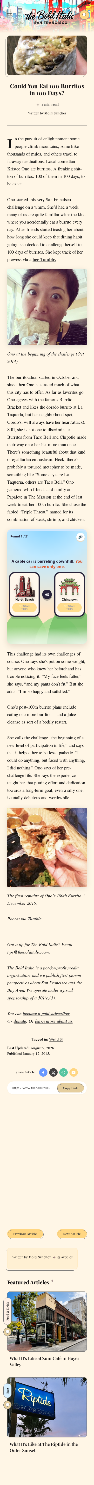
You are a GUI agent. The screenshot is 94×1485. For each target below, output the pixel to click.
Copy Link (70, 1088)
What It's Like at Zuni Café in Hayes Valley (44, 1361)
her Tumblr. (44, 259)
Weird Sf (56, 1039)
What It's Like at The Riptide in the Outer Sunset (44, 1447)
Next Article (72, 1234)
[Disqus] (47, 1162)
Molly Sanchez (39, 1257)
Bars (7, 1391)
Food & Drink (7, 1311)
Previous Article (25, 1234)
